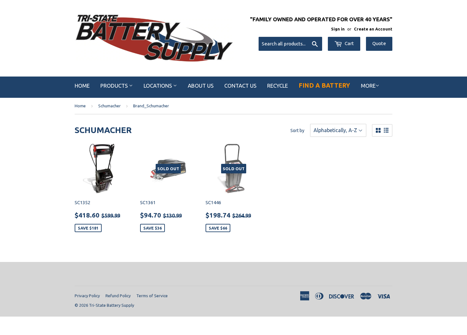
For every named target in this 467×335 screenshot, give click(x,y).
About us (200, 86)
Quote (379, 43)
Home (82, 86)
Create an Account (373, 29)
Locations (158, 86)
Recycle (277, 86)
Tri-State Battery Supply (111, 305)
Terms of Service (152, 295)
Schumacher (109, 106)
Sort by (297, 130)
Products (114, 86)
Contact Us (240, 86)
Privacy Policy (87, 295)
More (368, 86)
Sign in (338, 29)
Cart (349, 43)
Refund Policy (118, 295)
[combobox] (290, 44)
